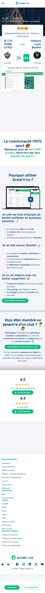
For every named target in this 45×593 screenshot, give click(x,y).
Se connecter (31, 587)
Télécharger (24, 393)
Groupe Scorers (8, 498)
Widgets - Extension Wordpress (14, 474)
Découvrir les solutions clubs (22, 347)
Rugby (4, 514)
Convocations (7, 485)
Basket (15, 18)
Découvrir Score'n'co (15, 301)
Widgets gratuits (8, 470)
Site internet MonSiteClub (11, 477)
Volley (4, 518)
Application (6, 463)
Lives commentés (8, 467)
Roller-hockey (7, 529)
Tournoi (5, 481)
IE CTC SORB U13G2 (8, 44)
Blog (3, 494)
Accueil (5, 18)
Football (5, 504)
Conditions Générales (10, 535)
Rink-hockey (6, 525)
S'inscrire (12, 587)
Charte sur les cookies (10, 542)
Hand (4, 511)
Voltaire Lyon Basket (36, 44)
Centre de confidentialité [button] (11, 545)
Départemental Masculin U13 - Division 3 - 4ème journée (23, 34)
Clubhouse (6, 488)
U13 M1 (7, 63)
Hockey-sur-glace (8, 522)
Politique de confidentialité (12, 538)
